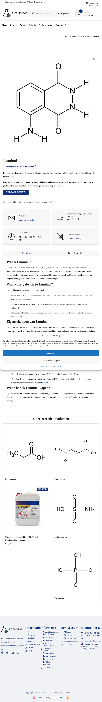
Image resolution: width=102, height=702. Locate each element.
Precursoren (48, 659)
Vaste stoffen (48, 202)
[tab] (27, 253)
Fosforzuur (59, 598)
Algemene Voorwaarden (48, 644)
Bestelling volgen (71, 638)
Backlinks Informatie (47, 663)
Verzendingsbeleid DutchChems (50, 633)
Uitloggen (68, 644)
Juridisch (46, 667)
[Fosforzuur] (75, 570)
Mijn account (69, 632)
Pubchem (44, 383)
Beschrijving (27, 253)
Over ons (13, 25)
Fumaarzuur (59, 479)
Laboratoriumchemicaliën (33, 202)
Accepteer (51, 353)
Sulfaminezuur (60, 537)
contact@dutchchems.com (31, 2)
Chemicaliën (84, 37)
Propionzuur (10, 479)
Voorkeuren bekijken (51, 361)
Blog (66, 25)
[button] (94, 59)
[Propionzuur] (26, 451)
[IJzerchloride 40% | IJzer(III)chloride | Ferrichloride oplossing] (26, 509)
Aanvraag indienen (16, 192)
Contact (59, 25)
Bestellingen (69, 635)
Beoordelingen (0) (75, 253)
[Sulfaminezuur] (75, 509)
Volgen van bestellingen (93, 4)
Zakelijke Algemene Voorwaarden (48, 650)
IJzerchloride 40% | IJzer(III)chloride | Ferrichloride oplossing (22, 538)
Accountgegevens (71, 641)
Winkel (23, 25)
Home (4, 25)
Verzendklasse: (19, 167)
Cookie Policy (44, 366)
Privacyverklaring (55, 366)
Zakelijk (32, 25)
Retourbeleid (48, 637)
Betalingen (47, 640)
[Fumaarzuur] (75, 451)
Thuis (67, 37)
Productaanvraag (46, 25)
